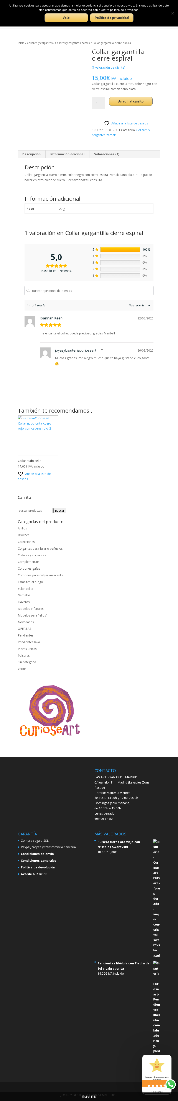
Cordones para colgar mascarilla (40, 575)
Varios (22, 669)
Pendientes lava (29, 642)
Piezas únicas (27, 649)
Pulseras (24, 655)
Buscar (59, 510)
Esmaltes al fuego (30, 582)
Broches (24, 535)
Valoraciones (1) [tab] (106, 154)
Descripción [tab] (31, 154)
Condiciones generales (38, 860)
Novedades (26, 622)
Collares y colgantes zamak (72, 43)
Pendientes (25, 635)
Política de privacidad (112, 17)
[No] (172, 13)
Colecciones (26, 542)
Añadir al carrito (130, 101)
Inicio (21, 43)
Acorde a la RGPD (34, 874)
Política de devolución (38, 867)
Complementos (29, 562)
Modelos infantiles (31, 609)
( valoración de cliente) (108, 67)
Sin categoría (27, 662)
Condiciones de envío (37, 854)
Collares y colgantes (40, 43)
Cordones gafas (29, 568)
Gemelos (24, 595)
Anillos (22, 528)
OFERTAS (24, 629)
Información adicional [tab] (67, 154)
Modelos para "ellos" (32, 615)
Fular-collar (25, 589)
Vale (66, 17)
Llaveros (24, 602)
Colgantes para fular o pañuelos (40, 548)
